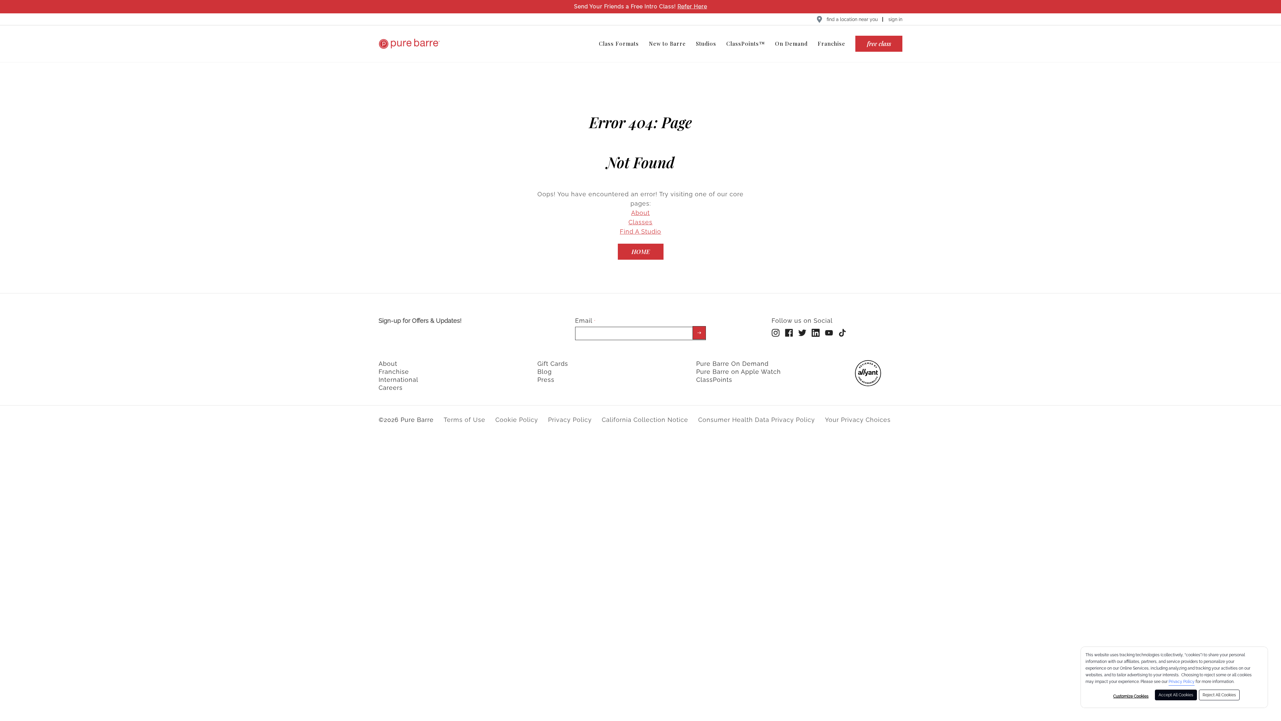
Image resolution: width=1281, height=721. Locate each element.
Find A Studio (640, 231)
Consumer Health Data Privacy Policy (756, 419)
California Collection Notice (645, 419)
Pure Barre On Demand (732, 363)
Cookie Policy (516, 419)
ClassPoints (714, 379)
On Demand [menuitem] (791, 43)
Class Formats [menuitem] (619, 43)
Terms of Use (464, 419)
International (398, 379)
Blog (544, 371)
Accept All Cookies (1176, 695)
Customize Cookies (1131, 696)
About (640, 212)
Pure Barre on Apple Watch (738, 371)
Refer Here (692, 6)
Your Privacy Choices (858, 419)
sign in (895, 19)
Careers (391, 387)
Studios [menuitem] (706, 43)
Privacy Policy (1182, 681)
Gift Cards (552, 363)
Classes (640, 222)
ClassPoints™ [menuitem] (745, 43)
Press (545, 379)
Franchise (394, 371)
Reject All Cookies (1219, 695)
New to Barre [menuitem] (667, 43)
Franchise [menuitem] (831, 43)
